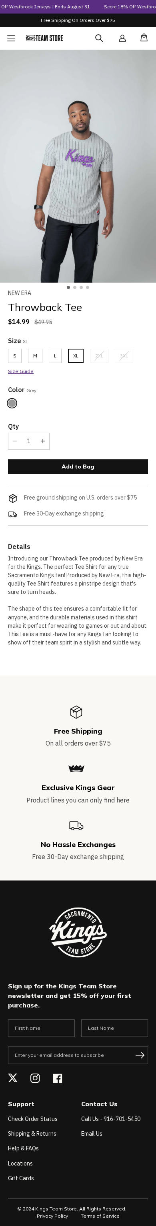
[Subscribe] (140, 1055)
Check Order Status (33, 1119)
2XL (101, 357)
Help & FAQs (23, 1148)
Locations (20, 1163)
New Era (19, 293)
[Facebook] (57, 1078)
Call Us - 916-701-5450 (110, 1119)
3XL (126, 357)
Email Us (91, 1133)
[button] (142, 38)
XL (75, 356)
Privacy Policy (52, 1216)
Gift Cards (21, 1178)
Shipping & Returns (32, 1133)
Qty (13, 426)
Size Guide (21, 371)
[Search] (106, 43)
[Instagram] (35, 1078)
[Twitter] (13, 1078)
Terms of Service (100, 1216)
